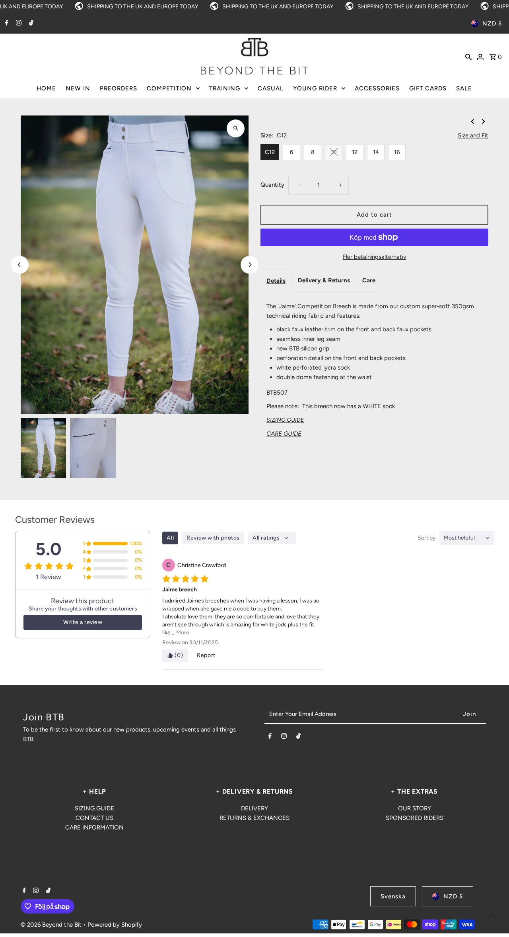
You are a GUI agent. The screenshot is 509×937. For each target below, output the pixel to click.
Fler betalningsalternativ (374, 256)
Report (206, 655)
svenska (393, 896)
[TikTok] (30, 23)
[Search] (468, 56)
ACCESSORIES (377, 88)
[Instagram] (17, 23)
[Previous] (20, 265)
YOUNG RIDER (315, 88)
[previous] (472, 121)
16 (397, 152)
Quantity (272, 184)
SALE (464, 88)
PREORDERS (118, 88)
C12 (270, 152)
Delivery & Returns (324, 280)
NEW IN (78, 88)
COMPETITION (169, 88)
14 (376, 152)
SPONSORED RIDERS (414, 818)
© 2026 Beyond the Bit (52, 924)
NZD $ (492, 23)
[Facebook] (5, 23)
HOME (46, 88)
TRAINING (224, 88)
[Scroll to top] (492, 916)
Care (368, 280)
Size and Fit (473, 136)
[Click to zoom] (236, 128)
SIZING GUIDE (94, 808)
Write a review (82, 622)
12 (354, 152)
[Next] (249, 265)
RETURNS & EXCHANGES (254, 818)
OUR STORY (414, 808)
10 (333, 152)
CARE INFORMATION (94, 827)
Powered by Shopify (114, 924)
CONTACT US (94, 818)
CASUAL (271, 88)
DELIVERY (254, 808)
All (170, 537)
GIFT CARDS (428, 88)
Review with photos (213, 537)
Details (276, 280)
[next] (483, 121)
